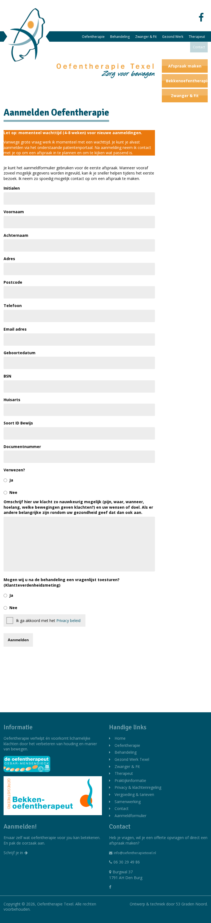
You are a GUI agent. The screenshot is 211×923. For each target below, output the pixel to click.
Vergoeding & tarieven (134, 794)
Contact (199, 47)
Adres (9, 258)
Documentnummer (22, 446)
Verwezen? (14, 469)
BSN (7, 376)
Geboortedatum (19, 352)
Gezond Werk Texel (132, 759)
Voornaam (14, 211)
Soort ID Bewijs (18, 423)
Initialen (12, 188)
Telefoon (13, 305)
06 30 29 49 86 (126, 862)
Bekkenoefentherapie (187, 80)
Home (120, 738)
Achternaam (16, 235)
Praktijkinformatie (145, 47)
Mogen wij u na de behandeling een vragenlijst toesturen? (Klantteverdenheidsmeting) (62, 582)
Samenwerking (176, 47)
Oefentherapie (93, 36)
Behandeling (120, 36)
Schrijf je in (13, 852)
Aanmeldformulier (130, 815)
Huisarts (12, 399)
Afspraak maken (184, 66)
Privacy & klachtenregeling (138, 787)
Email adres (15, 329)
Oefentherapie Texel (55, 904)
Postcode (13, 282)
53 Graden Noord (191, 904)
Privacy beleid (68, 620)
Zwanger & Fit (146, 36)
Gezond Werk (172, 36)
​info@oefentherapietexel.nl (135, 853)
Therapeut (197, 36)
